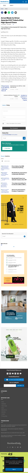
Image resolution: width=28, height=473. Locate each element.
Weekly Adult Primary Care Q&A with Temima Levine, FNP (13, 432)
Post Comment (14, 128)
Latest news (7, 161)
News (6, 8)
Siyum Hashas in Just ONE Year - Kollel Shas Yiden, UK (17, 87)
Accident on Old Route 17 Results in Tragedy (11, 96)
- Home (2, 401)
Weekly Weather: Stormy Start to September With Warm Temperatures (19, 174)
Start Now (7, 148)
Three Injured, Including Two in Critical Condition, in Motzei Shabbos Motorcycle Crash (19, 185)
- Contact (3, 414)
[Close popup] (22, 458)
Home (2, 8)
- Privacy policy (4, 416)
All (2, 161)
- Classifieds (3, 403)
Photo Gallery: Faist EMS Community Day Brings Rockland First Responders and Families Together (14, 426)
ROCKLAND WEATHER (13, 5)
